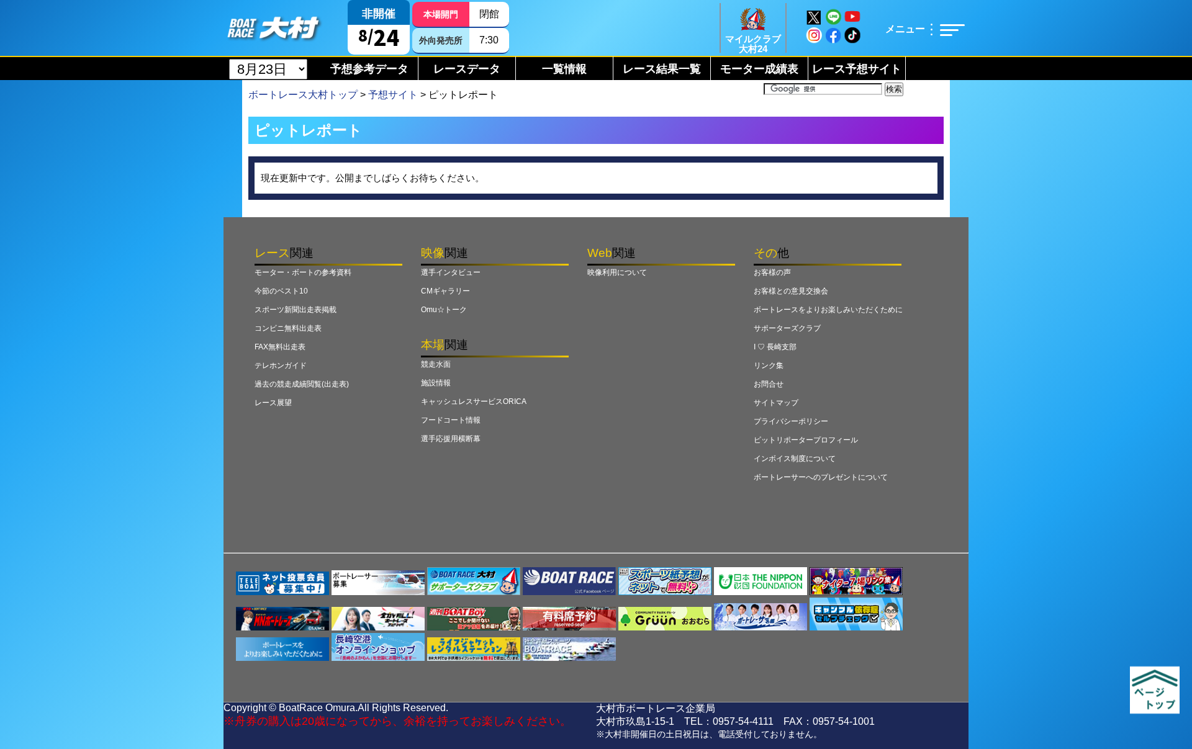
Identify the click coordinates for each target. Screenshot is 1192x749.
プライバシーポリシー (791, 421)
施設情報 (436, 383)
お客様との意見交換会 (791, 291)
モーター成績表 (759, 69)
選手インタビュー (451, 272)
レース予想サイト (856, 69)
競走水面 (436, 364)
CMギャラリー (445, 291)
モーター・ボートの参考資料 (303, 272)
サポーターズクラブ (787, 328)
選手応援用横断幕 (451, 438)
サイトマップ (776, 402)
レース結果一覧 (662, 69)
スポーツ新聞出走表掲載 (295, 309)
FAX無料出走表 (280, 347)
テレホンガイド (281, 365)
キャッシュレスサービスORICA (473, 401)
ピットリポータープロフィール (806, 440)
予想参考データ (369, 69)
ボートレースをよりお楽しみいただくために (828, 309)
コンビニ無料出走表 (288, 328)
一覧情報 (564, 69)
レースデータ (466, 69)
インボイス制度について (795, 458)
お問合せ (768, 384)
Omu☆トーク (444, 309)
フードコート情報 (451, 420)
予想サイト (393, 94)
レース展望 (273, 402)
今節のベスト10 (281, 291)
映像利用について (617, 272)
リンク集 (768, 365)
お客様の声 (772, 272)
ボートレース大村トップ (303, 94)
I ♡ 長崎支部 (775, 347)
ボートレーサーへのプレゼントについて (821, 477)
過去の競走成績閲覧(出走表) (302, 384)
